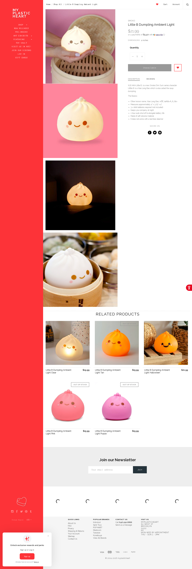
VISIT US (145, 519)
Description (134, 79)
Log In (21, 54)
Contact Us (72, 539)
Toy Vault (21, 43)
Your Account (73, 534)
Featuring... (22, 39)
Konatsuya (97, 535)
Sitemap (71, 536)
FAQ (69, 526)
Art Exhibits (22, 36)
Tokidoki (96, 533)
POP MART (97, 528)
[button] (155, 34)
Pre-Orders (21, 32)
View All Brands (99, 538)
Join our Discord (21, 50)
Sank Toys (97, 525)
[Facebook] (17, 511)
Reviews (151, 79)
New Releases (21, 28)
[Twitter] (21, 511)
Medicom (97, 530)
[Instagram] (12, 511)
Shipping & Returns (76, 531)
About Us (72, 523)
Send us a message (123, 525)
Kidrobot (97, 522)
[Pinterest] (26, 511)
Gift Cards (21, 58)
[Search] (187, 5)
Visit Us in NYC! (21, 47)
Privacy (71, 528)
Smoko (131, 21)
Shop (22, 25)
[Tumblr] (31, 511)
